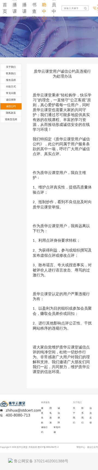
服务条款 (42, 415)
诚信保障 (59, 415)
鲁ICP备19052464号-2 (48, 447)
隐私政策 (51, 415)
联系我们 (82, 415)
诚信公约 (44, 429)
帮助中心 (80, 447)
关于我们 (74, 415)
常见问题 (57, 429)
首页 (5, 8)
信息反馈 (91, 415)
